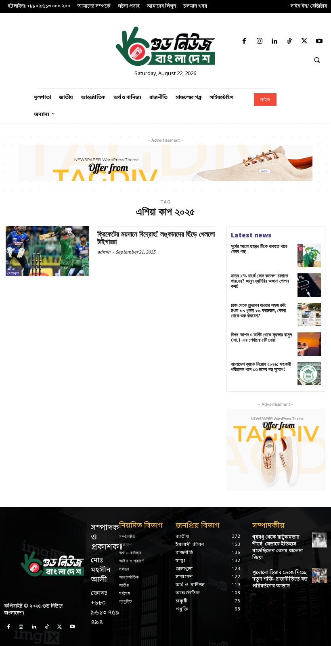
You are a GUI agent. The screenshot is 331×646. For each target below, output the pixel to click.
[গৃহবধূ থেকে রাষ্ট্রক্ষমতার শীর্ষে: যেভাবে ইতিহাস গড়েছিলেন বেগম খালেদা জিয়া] (319, 540)
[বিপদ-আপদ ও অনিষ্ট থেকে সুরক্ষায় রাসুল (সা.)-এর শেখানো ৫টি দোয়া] (309, 344)
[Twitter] (304, 41)
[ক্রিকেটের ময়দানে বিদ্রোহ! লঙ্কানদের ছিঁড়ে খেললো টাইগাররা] (47, 251)
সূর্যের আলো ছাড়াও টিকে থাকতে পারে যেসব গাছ (259, 249)
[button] (317, 60)
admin (104, 252)
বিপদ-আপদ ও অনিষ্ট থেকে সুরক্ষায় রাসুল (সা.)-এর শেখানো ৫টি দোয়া (261, 337)
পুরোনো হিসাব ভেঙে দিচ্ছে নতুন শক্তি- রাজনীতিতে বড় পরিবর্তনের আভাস (280, 580)
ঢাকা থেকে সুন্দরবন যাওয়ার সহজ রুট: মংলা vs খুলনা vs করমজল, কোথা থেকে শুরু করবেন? (259, 310)
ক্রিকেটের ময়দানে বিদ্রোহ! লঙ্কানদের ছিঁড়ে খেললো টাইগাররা (156, 238)
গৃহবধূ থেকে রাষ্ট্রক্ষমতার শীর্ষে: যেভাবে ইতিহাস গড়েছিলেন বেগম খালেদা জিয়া (277, 547)
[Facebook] (244, 41)
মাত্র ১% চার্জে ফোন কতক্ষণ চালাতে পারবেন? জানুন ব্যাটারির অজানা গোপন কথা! (260, 281)
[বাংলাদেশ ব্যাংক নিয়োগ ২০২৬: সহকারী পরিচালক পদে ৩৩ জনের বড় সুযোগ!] (309, 373)
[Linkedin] (274, 41)
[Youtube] (319, 41)
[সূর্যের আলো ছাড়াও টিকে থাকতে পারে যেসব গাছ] (309, 255)
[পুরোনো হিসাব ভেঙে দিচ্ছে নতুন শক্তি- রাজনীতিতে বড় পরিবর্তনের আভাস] (319, 575)
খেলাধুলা (13, 273)
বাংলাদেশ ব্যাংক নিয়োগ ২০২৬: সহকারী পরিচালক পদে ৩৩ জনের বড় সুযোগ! (261, 367)
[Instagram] (259, 41)
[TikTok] (289, 41)
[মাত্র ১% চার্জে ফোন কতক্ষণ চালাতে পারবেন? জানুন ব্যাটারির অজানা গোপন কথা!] (309, 285)
